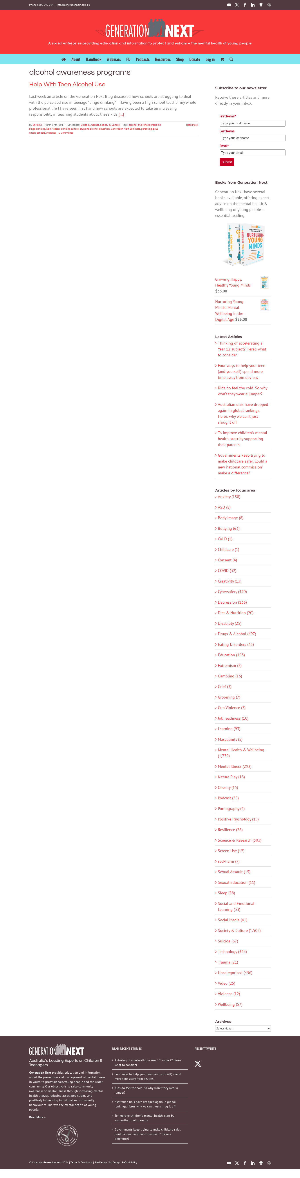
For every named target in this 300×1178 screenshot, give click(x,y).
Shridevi (37, 124)
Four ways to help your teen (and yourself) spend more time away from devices (241, 371)
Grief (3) (224, 686)
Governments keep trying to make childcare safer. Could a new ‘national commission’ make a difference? (148, 1134)
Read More (192, 124)
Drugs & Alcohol (90, 124)
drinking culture (70, 128)
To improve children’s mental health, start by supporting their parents (242, 438)
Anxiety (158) (229, 496)
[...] (121, 114)
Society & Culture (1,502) (239, 930)
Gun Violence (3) (232, 707)
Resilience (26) (230, 829)
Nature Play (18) (231, 776)
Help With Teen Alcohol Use (67, 84)
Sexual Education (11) (236, 882)
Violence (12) (229, 993)
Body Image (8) (230, 517)
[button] (231, 59)
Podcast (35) (228, 797)
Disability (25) (229, 623)
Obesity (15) (228, 787)
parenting (146, 128)
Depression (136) (232, 602)
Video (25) (226, 983)
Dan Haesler (53, 128)
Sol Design (114, 1162)
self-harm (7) (229, 861)
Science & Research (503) (239, 840)
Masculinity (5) (230, 739)
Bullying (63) (229, 528)
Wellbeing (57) (230, 1004)
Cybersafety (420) (232, 591)
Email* (224, 146)
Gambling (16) (230, 676)
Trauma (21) (228, 962)
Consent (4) (227, 560)
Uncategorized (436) (235, 972)
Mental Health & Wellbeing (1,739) (241, 752)
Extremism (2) (230, 665)
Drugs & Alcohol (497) (237, 633)
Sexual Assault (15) (234, 871)
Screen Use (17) (231, 850)
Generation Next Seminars (125, 128)
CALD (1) (225, 538)
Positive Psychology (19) (238, 819)
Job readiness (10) (233, 718)
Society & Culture (110, 124)
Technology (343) (232, 951)
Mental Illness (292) (234, 766)
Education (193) (231, 654)
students (51, 132)
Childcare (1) (228, 549)
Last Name (227, 131)
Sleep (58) (226, 892)
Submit (227, 162)
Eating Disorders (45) (236, 644)
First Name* (228, 116)
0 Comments (66, 132)
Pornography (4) (231, 808)
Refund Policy (129, 1162)
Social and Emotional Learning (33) (236, 906)
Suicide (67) (228, 941)
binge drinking (37, 128)
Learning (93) (229, 728)
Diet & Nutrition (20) (235, 612)
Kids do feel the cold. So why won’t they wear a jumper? (146, 1090)
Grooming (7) (229, 697)
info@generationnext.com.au (73, 4)
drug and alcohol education (95, 128)
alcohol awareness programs (145, 124)
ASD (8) (224, 507)
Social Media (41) (232, 919)
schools (41, 132)
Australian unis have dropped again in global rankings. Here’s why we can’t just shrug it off (145, 1104)
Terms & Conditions (81, 1162)
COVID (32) (227, 570)
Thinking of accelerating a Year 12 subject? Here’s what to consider (242, 349)
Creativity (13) (229, 581)
